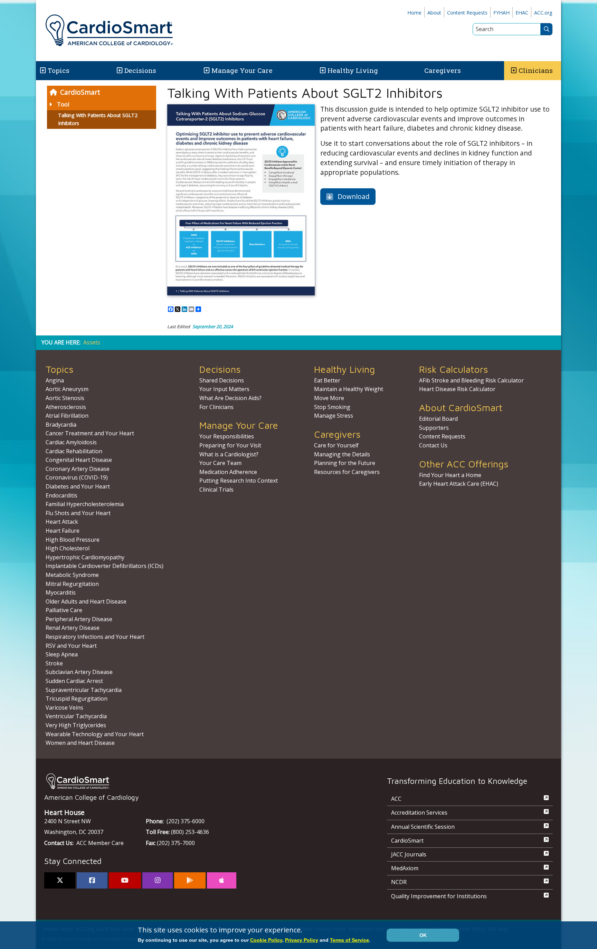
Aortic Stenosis (65, 398)
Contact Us (433, 445)
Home (414, 12)
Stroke (54, 663)
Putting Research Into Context (238, 480)
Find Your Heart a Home (450, 475)
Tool (63, 104)
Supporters (434, 427)
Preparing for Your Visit (230, 445)
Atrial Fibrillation (67, 415)
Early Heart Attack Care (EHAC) (458, 483)
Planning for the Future (344, 463)
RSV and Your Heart (71, 645)
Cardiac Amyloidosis (71, 442)
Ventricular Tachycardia (76, 716)
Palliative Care (64, 610)
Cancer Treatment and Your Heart (90, 433)
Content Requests (467, 12)
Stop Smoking (332, 407)
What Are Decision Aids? (230, 398)
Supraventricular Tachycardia (84, 690)
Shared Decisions (221, 380)
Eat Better (327, 380)
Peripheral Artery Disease (79, 619)
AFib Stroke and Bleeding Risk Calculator (471, 380)
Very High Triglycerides (76, 725)
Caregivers (442, 70)
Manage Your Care (242, 70)
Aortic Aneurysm (67, 389)
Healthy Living (353, 70)
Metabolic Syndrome (72, 575)
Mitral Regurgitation (72, 584)
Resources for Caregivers (347, 472)
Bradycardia (61, 424)
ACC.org (543, 12)
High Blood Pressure (73, 539)
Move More (329, 398)
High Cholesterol (67, 548)
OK (423, 935)
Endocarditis (61, 495)
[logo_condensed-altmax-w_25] (201, 781)
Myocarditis (61, 592)
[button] (42, 71)
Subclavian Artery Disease (79, 672)
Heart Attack (62, 521)
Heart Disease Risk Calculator (457, 389)
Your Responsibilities (226, 436)
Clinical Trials (216, 489)
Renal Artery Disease (73, 628)
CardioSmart (80, 92)
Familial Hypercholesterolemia (85, 504)
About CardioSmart (460, 407)
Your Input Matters (224, 389)
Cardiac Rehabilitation (74, 451)
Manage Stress (333, 415)
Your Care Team (220, 463)
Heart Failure (62, 530)
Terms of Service (349, 940)
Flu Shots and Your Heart (78, 513)
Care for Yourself (336, 445)
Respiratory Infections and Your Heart (95, 636)
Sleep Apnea (62, 654)
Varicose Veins (64, 707)
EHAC (521, 12)
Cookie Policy (266, 940)
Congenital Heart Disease (79, 460)
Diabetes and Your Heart (78, 486)
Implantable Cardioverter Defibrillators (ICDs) (104, 566)
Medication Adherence (228, 472)
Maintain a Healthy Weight (348, 389)
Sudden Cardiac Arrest (74, 681)
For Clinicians (216, 407)
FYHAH (501, 12)
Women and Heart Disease (80, 743)
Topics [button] (58, 70)
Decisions (140, 70)
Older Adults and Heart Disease (86, 601)
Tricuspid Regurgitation (76, 698)
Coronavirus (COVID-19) (77, 477)
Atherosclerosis (66, 407)
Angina (55, 380)
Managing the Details (342, 454)
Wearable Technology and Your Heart (95, 734)
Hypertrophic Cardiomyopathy (85, 557)
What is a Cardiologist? (228, 454)
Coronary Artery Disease (78, 469)
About (434, 12)
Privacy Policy (301, 940)
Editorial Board (438, 419)
